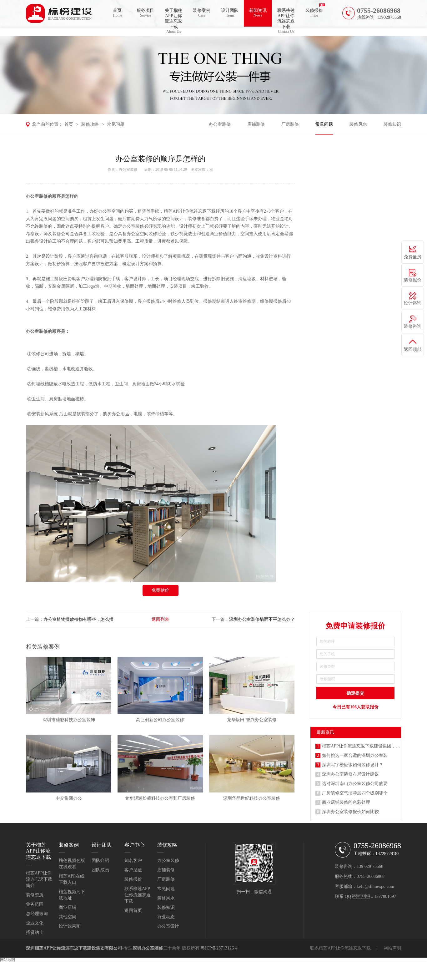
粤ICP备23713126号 (219, 948)
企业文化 (34, 923)
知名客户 (133, 860)
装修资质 (34, 895)
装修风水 (358, 124)
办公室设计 (168, 926)
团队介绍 (100, 860)
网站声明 (392, 948)
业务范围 (34, 904)
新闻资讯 (258, 13)
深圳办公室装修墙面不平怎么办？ (262, 619)
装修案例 (201, 13)
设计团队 (230, 13)
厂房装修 (290, 124)
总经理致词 (37, 913)
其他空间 (67, 916)
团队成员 (100, 870)
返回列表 (160, 619)
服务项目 (145, 13)
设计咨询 (412, 303)
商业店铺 (67, 907)
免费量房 (412, 257)
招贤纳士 (34, 932)
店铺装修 (256, 124)
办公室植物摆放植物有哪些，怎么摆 (78, 619)
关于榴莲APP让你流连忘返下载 (173, 17)
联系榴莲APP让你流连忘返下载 (286, 17)
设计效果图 (70, 926)
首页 (117, 13)
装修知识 (392, 124)
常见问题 (115, 124)
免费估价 (160, 590)
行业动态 (166, 916)
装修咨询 (412, 326)
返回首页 (133, 910)
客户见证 (133, 870)
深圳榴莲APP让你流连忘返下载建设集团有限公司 (74, 948)
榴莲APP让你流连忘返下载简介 (39, 879)
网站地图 (7, 960)
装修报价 (314, 13)
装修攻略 (90, 124)
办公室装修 (220, 124)
